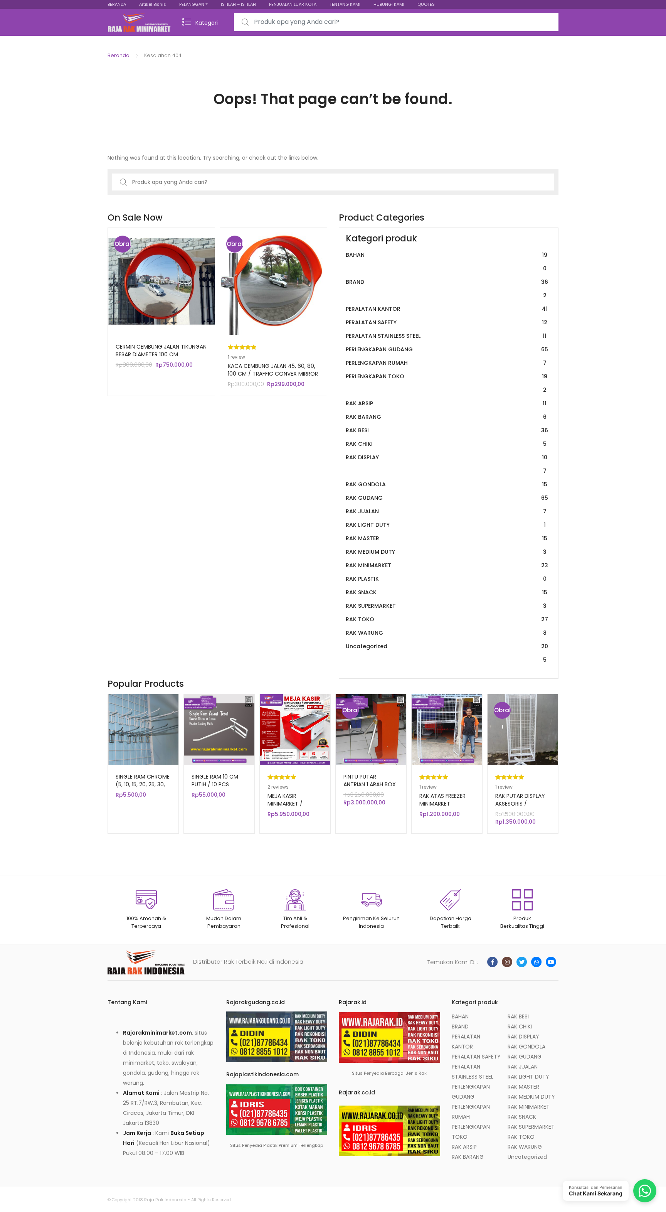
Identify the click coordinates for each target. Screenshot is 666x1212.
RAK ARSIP (446, 403)
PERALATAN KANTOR (447, 309)
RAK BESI (447, 430)
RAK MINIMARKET (447, 565)
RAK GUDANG (447, 498)
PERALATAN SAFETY (446, 322)
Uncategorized (447, 653)
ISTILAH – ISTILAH (238, 4)
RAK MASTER (446, 538)
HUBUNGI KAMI (388, 4)
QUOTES (426, 4)
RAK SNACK (446, 592)
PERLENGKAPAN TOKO (446, 383)
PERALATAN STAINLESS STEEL (446, 336)
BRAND (447, 288)
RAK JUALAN (446, 511)
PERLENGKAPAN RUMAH (446, 363)
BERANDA (117, 4)
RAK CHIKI (446, 444)
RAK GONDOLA (446, 484)
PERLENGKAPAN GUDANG (447, 349)
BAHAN (446, 261)
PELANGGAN (191, 4)
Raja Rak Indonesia (165, 1200)
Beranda (119, 55)
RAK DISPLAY (446, 464)
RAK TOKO (447, 619)
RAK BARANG (446, 417)
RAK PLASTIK (446, 579)
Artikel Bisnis (152, 4)
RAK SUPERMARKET (446, 606)
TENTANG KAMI (345, 4)
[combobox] (396, 22)
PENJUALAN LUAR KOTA (292, 4)
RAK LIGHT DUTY (446, 525)
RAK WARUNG (446, 633)
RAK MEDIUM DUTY (446, 552)
